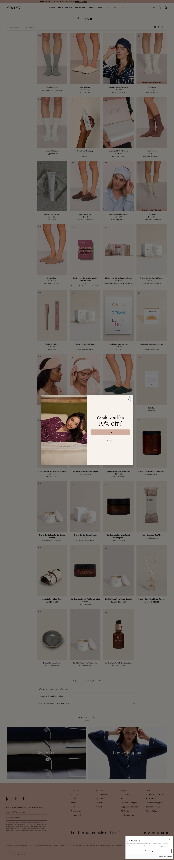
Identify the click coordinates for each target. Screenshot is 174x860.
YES (110, 432)
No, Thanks (110, 441)
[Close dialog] (130, 398)
